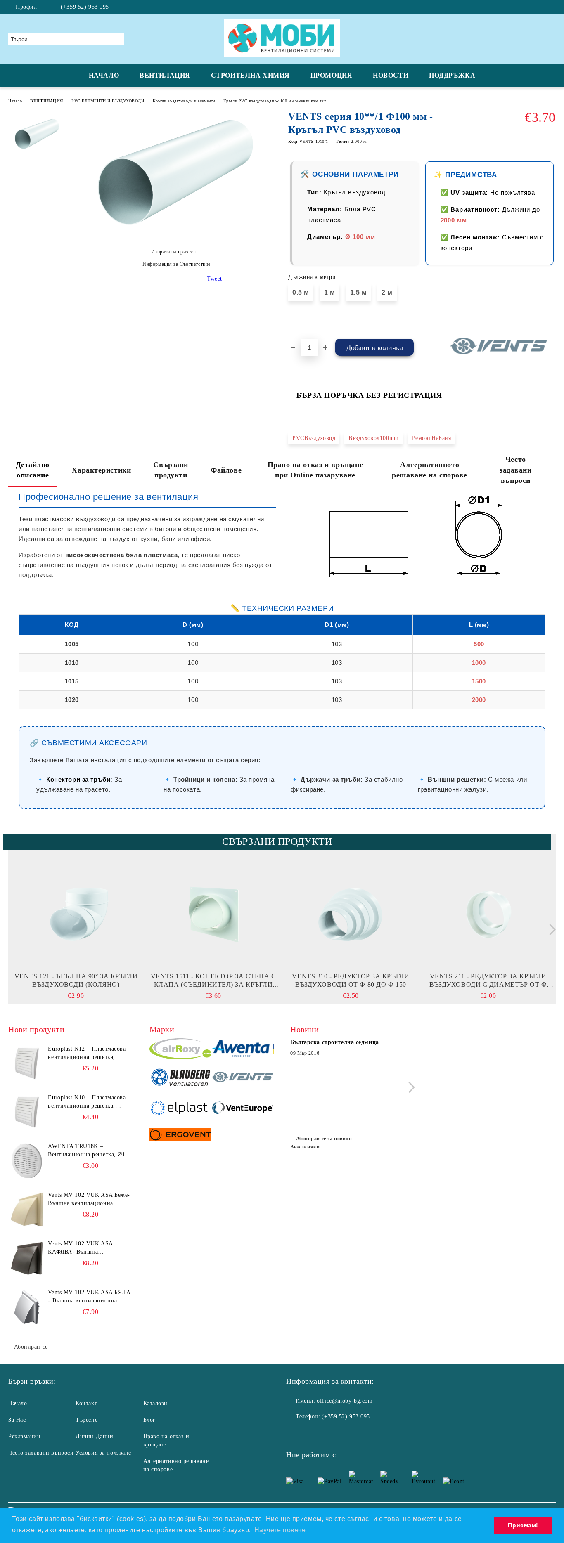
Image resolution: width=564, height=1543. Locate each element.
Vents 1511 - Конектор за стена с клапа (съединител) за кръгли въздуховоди (213, 981)
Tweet (214, 279)
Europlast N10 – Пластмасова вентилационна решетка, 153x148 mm (87, 1102)
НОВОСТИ (390, 75)
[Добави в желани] (304, 324)
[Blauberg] (180, 1078)
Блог (149, 1420)
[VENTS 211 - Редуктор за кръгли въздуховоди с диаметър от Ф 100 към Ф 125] (488, 914)
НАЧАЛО (104, 75)
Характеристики (101, 470)
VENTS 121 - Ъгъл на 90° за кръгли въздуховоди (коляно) (75, 980)
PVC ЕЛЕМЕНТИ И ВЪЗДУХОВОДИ (108, 101)
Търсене (86, 1420)
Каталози (155, 1403)
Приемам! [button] (523, 1525)
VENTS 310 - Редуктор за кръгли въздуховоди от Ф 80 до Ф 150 (350, 980)
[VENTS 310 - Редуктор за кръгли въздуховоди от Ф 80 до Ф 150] (351, 914)
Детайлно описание (32, 470)
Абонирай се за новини (324, 1138)
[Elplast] (180, 1109)
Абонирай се (31, 1347)
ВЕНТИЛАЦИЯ (165, 75)
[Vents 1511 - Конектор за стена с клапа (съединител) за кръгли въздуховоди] (213, 914)
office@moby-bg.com (344, 1401)
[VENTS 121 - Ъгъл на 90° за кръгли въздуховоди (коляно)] (76, 914)
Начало (15, 101)
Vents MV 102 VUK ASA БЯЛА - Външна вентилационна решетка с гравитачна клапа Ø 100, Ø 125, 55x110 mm (89, 1297)
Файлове (226, 470)
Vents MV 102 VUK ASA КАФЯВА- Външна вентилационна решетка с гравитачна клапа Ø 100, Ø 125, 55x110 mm (84, 1248)
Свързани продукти (170, 470)
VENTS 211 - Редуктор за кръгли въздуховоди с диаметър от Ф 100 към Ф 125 (488, 981)
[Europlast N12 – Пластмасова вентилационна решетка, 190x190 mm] (26, 1063)
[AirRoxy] (180, 1050)
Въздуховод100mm (373, 438)
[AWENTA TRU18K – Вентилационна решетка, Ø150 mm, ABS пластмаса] (26, 1160)
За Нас (17, 1420)
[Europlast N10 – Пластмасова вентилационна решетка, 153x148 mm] (26, 1112)
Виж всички (305, 1147)
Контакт (86, 1403)
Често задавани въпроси (515, 469)
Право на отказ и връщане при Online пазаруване (315, 470)
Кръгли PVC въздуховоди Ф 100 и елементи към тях (274, 101)
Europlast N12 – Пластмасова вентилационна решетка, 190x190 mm (87, 1053)
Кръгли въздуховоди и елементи (184, 101)
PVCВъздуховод (313, 438)
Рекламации (24, 1436)
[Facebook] (551, 7)
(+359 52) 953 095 (85, 7)
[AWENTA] (242, 1049)
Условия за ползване (103, 1453)
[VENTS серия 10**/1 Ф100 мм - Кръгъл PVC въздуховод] (173, 237)
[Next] (550, 929)
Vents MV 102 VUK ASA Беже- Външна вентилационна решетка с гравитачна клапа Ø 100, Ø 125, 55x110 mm (89, 1199)
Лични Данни (94, 1436)
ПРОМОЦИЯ (331, 75)
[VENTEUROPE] (242, 1109)
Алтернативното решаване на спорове (429, 470)
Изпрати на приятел (173, 252)
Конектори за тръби (78, 779)
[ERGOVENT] (180, 1135)
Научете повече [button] (280, 1530)
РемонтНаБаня (431, 438)
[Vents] (242, 1078)
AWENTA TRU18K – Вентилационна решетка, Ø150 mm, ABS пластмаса (89, 1151)
